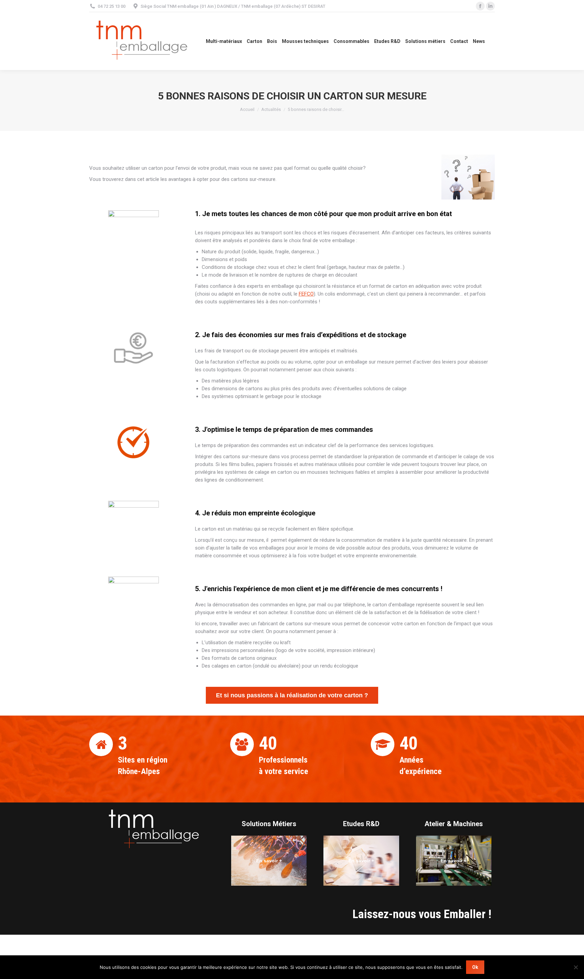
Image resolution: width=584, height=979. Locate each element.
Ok (475, 967)
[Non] (575, 967)
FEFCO (306, 294)
